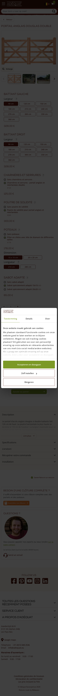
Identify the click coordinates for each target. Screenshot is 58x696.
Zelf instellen (27, 373)
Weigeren (29, 382)
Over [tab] (47, 318)
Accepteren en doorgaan (29, 364)
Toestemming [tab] (10, 318)
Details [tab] (29, 318)
